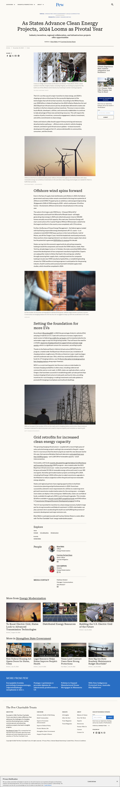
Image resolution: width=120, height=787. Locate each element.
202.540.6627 (61, 584)
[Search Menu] (112, 4)
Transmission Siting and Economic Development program (54, 501)
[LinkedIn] (99, 733)
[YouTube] (104, 733)
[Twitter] (102, 733)
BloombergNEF (48, 333)
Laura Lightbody (62, 565)
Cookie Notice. (48, 785)
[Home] (21, 707)
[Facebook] (94, 733)
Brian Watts (60, 546)
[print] (18, 56)
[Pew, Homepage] (60, 4)
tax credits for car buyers (58, 338)
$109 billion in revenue (61, 240)
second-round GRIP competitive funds (61, 498)
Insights (65, 712)
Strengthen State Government (33, 638)
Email (99, 110)
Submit (105, 117)
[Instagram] (96, 733)
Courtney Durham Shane (64, 555)
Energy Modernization (33, 598)
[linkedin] (10, 56)
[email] (15, 56)
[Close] (117, 781)
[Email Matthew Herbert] (58, 587)
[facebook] (7, 56)
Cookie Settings (92, 781)
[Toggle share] (113, 51)
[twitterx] (13, 56)
